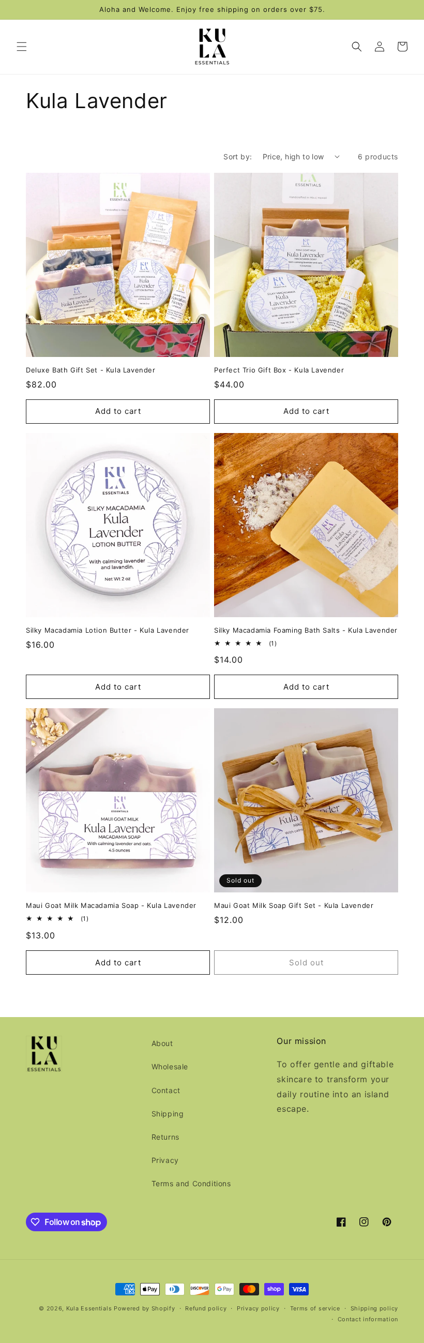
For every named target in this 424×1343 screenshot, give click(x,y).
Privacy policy (258, 1308)
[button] (21, 46)
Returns (165, 1136)
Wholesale (170, 1066)
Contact (166, 1090)
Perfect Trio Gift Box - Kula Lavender (279, 370)
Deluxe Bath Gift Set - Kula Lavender (91, 370)
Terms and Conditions (191, 1183)
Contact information (368, 1319)
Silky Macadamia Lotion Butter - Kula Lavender (107, 630)
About (162, 1043)
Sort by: (237, 156)
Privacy (165, 1160)
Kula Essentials (89, 1308)
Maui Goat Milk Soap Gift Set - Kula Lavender (293, 905)
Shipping (168, 1113)
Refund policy (205, 1308)
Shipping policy (375, 1308)
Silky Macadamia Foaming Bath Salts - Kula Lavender (306, 630)
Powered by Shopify (144, 1308)
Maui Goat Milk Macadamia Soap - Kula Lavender (111, 905)
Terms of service (315, 1308)
